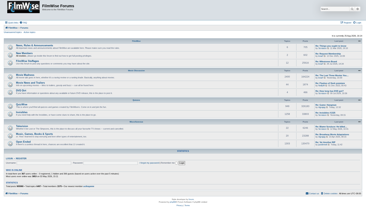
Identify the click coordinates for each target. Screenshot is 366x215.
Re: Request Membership (328, 54)
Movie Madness (25, 75)
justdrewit (322, 144)
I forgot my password (149, 163)
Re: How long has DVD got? (329, 91)
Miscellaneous (136, 122)
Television (22, 126)
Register (21, 158)
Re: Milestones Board (326, 61)
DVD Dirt (21, 90)
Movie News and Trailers (30, 82)
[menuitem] (23, 22)
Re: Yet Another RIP (325, 142)
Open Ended (23, 141)
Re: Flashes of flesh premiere (330, 83)
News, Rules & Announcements (34, 45)
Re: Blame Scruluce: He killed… (331, 126)
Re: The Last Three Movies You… (332, 75)
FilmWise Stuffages (27, 61)
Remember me (168, 163)
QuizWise (21, 104)
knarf (320, 56)
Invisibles (21, 112)
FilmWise (136, 41)
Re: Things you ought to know (330, 46)
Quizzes (136, 100)
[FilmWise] (23, 10)
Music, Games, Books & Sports (34, 134)
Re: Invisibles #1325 (325, 113)
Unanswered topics (13, 32)
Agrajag (321, 107)
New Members (24, 53)
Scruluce (322, 48)
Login (9, 158)
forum (191, 199)
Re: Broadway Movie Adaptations (332, 134)
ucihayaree (88, 186)
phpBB (173, 202)
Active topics (29, 32)
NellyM (321, 85)
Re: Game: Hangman (325, 105)
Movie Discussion (136, 71)
